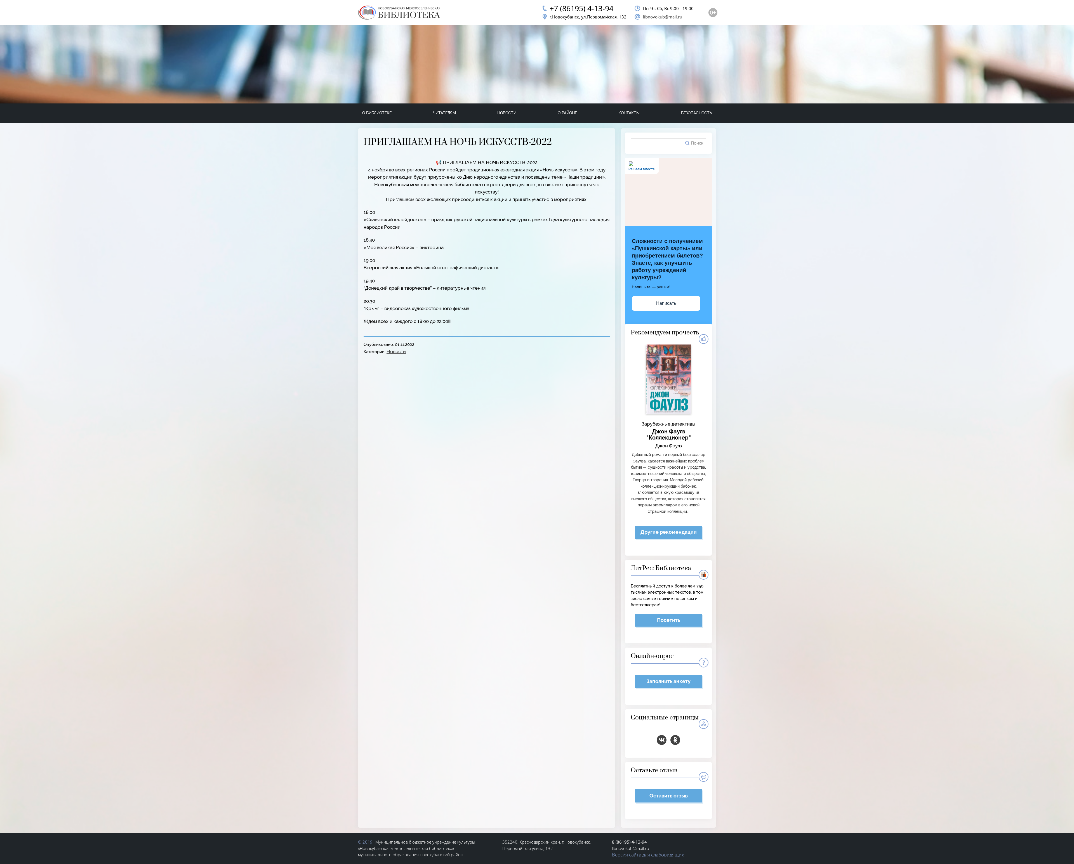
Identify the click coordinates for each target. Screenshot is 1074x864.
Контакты (629, 113)
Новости (506, 113)
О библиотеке (377, 113)
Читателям (444, 113)
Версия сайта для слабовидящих (648, 854)
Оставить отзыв (668, 796)
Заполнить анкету (669, 681)
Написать (666, 303)
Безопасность (696, 113)
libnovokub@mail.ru (662, 17)
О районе (567, 113)
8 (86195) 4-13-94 (629, 842)
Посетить (668, 620)
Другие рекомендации (668, 532)
